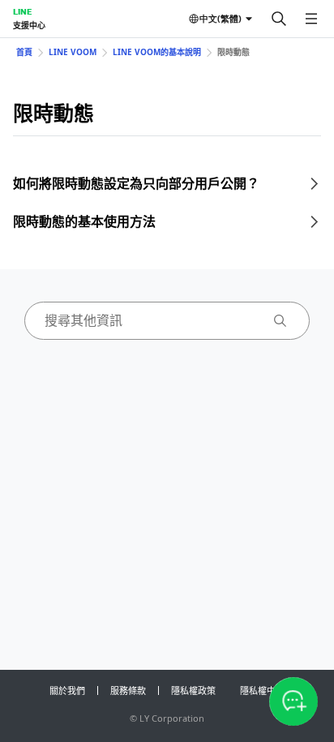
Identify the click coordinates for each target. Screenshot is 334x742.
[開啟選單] (311, 18)
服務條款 (128, 690)
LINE (22, 11)
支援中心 (29, 25)
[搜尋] (279, 18)
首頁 (24, 52)
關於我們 (67, 690)
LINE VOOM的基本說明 (157, 52)
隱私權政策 (193, 690)
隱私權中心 (262, 690)
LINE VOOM (72, 52)
